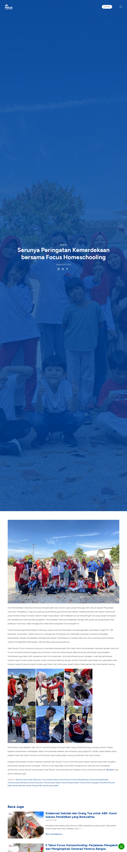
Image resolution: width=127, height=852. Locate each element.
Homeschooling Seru (35, 783)
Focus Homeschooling (50, 780)
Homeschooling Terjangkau (89, 783)
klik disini (110, 769)
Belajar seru (37, 780)
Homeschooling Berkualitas (98, 780)
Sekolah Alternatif (18, 786)
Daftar (107, 7)
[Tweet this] (63, 269)
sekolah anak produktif (51, 786)
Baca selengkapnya (54, 834)
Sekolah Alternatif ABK (34, 786)
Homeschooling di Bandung (17, 783)
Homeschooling (64, 780)
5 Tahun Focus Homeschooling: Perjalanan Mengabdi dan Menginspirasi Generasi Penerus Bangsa (82, 847)
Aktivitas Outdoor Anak (24, 780)
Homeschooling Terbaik (52, 783)
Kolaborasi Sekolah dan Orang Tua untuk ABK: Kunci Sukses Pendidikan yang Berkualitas (81, 815)
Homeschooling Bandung (79, 780)
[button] (121, 7)
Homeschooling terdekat (70, 783)
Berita (63, 245)
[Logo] (8, 7)
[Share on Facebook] (67, 269)
